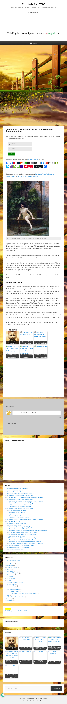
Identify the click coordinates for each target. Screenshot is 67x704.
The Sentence (10, 587)
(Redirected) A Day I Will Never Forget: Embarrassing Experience (24, 541)
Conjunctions (9, 565)
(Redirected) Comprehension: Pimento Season (18, 547)
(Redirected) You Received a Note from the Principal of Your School (25, 543)
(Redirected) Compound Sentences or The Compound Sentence (24, 503)
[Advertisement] (33, 60)
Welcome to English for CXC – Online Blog (17, 490)
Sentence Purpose (11, 584)
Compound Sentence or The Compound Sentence (24, 593)
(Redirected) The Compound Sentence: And (21, 504)
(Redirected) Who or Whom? (13, 492)
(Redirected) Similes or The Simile (17, 510)
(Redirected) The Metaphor (15, 516)
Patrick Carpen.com (10, 611)
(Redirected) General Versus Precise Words (17, 488)
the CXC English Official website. (28, 176)
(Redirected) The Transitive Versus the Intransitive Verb (20, 493)
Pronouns (8, 580)
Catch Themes (40, 701)
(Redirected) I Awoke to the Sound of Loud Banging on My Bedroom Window (27, 530)
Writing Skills (9, 600)
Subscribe (56, 688)
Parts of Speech (10, 578)
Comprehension (10, 563)
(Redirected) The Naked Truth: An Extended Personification (29, 130)
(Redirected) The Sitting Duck (13, 521)
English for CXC (33, 4)
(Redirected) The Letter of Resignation (16, 523)
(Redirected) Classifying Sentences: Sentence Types (19, 499)
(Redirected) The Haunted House (16, 536)
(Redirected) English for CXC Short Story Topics (20, 528)
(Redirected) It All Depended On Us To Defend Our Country (23, 534)
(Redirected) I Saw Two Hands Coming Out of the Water (22, 532)
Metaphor (10, 576)
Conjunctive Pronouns (12, 567)
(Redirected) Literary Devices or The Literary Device (19, 508)
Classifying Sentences (14, 589)
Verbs (7, 595)
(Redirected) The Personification (16, 512)
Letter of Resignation (13, 573)
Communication (10, 562)
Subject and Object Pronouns (15, 582)
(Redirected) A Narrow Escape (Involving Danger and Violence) (24, 527)
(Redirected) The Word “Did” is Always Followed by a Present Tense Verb (24, 497)
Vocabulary (9, 598)
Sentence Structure (15, 591)
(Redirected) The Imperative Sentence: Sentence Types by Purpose (25, 501)
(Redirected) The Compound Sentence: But (21, 506)
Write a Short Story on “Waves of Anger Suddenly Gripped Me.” (24, 538)
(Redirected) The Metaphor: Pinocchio (19, 517)
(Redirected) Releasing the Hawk (14, 549)
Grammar (8, 569)
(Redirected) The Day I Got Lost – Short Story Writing (22, 539)
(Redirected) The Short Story (13, 525)
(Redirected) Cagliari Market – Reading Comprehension (20, 545)
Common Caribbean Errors (13, 560)
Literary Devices (10, 574)
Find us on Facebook (11, 622)
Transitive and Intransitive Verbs (16, 597)
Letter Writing (9, 571)
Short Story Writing (11, 586)
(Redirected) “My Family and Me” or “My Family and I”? (20, 495)
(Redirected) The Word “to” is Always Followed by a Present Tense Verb (24, 519)
